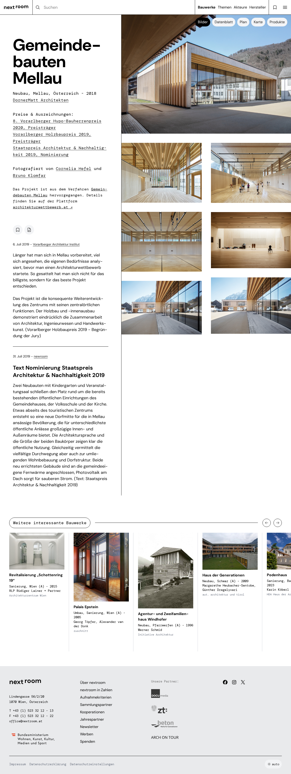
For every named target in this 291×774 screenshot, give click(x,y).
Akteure (240, 7)
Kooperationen (92, 712)
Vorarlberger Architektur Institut (56, 244)
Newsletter (89, 726)
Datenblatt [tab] (224, 22)
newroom (41, 356)
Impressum (17, 764)
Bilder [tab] (203, 22)
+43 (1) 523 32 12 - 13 (33, 710)
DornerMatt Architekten (41, 100)
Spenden (87, 741)
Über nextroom (92, 682)
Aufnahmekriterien (95, 697)
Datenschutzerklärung (47, 764)
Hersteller (257, 7)
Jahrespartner (92, 719)
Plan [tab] (243, 22)
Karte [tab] (258, 22)
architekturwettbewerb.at (43, 207)
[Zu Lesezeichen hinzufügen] (18, 230)
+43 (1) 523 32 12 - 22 (33, 716)
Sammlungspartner (96, 704)
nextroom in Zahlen (96, 690)
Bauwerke (207, 7)
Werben (86, 734)
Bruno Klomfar (29, 175)
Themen (224, 7)
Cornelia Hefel (73, 168)
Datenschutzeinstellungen (92, 764)
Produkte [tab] (277, 22)
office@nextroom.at (25, 721)
